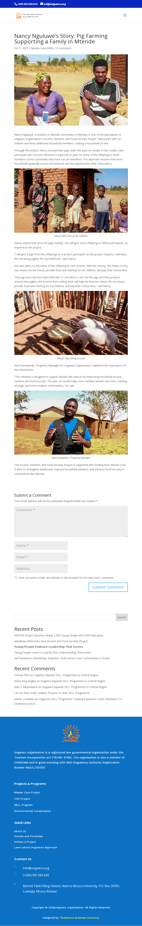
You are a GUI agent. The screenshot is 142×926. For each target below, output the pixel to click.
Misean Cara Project (27, 792)
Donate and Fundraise (28, 836)
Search (122, 617)
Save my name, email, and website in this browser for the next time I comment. (66, 577)
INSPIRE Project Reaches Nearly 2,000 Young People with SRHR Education (58, 635)
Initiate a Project (25, 841)
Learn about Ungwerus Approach (35, 847)
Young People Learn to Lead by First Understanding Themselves (52, 652)
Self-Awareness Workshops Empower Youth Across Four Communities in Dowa (61, 658)
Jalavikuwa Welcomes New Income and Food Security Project (51, 641)
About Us (20, 831)
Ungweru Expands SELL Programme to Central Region (66, 675)
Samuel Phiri (21, 675)
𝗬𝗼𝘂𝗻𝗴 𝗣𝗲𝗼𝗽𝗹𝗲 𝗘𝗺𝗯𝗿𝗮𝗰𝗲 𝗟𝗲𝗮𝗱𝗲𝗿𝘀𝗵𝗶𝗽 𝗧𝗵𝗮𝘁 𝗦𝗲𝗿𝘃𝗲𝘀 (48, 646)
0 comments (64, 48)
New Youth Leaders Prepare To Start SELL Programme (56, 693)
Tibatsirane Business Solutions (79, 917)
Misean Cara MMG (42, 48)
